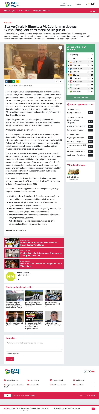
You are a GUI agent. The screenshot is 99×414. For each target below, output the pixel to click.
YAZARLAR (18, 11)
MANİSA (7, 11)
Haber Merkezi (23, 275)
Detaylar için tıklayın (80, 97)
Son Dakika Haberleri (59, 385)
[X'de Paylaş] (10, 81)
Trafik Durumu (80, 380)
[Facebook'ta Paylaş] (6, 81)
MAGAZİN (46, 11)
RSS (8, 395)
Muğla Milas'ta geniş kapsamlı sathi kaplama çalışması (33, 304)
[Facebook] (85, 371)
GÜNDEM (8, 23)
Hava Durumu (34, 380)
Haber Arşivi (79, 385)
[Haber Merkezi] (10, 276)
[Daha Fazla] (17, 81)
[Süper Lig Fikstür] (92, 105)
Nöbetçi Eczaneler (12, 380)
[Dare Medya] (11, 4)
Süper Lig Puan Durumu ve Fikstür (14, 386)
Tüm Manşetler (34, 385)
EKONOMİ (37, 11)
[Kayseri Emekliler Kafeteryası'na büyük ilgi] (53, 295)
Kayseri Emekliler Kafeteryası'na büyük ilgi (52, 304)
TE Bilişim (91, 395)
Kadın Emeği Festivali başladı (69, 408)
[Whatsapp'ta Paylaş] (13, 81)
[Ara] (91, 11)
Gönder (10, 359)
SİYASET (28, 11)
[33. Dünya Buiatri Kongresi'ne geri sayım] (53, 316)
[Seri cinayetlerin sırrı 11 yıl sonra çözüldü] (15, 316)
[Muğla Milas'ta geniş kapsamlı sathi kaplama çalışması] (34, 295)
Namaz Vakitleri (58, 380)
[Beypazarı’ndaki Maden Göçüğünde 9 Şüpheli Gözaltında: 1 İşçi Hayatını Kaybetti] (34, 316)
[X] (89, 371)
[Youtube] (93, 371)
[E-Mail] (18, 279)
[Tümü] (92, 165)
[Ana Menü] (93, 11)
